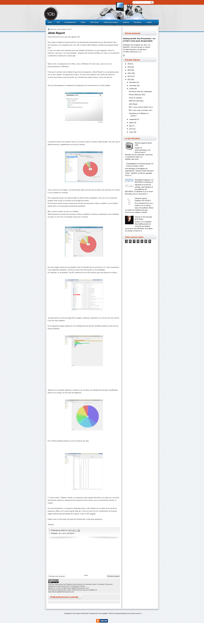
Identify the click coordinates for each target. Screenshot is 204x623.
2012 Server (94, 22)
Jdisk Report (133, 104)
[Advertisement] (65, 556)
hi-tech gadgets (103, 613)
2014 (129, 73)
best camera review (133, 613)
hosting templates (120, 613)
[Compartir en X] (76, 530)
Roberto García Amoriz (74, 584)
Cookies (149, 22)
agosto (131, 122)
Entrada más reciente (57, 576)
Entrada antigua (113, 576)
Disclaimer (137, 22)
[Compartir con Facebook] (79, 530)
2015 (129, 70)
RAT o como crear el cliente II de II (141, 107)
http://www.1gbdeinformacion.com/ (76, 588)
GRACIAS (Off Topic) (136, 101)
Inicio (50, 22)
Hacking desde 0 (70, 22)
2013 (129, 76)
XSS (58, 22)
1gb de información (82, 613)
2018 (129, 64)
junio (131, 129)
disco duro (62, 533)
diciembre (132, 82)
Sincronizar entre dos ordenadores (140, 91)
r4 (141, 613)
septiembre (133, 119)
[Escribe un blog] (74, 530)
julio (130, 126)
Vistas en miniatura (135, 98)
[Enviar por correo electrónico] (72, 530)
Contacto (126, 22)
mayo (131, 132)
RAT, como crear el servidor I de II (140, 110)
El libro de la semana (111, 22)
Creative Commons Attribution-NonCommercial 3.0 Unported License (80, 585)
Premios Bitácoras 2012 (137, 95)
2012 (129, 79)
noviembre (133, 85)
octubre (132, 88)
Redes (83, 22)
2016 (129, 67)
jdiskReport (70, 533)
